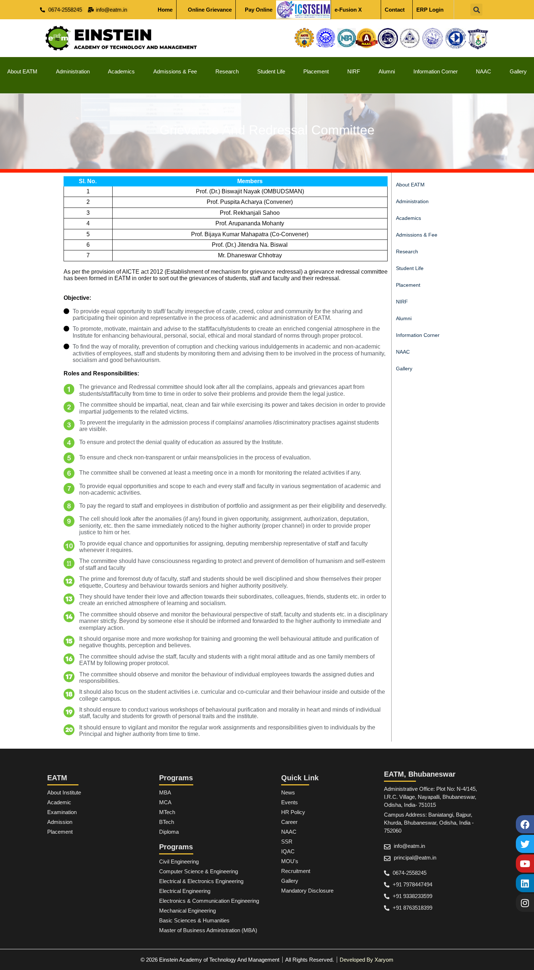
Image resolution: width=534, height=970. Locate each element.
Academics (121, 71)
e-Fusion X (353, 10)
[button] (476, 10)
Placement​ (316, 71)
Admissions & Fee (175, 71)
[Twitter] (525, 844)
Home (165, 10)
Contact (395, 10)
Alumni (387, 71)
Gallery (518, 71)
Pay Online (258, 10)
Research (227, 71)
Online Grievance (210, 10)
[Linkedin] (525, 883)
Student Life (271, 71)
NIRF (353, 71)
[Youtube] (525, 863)
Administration (73, 71)
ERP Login (430, 10)
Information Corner (435, 71)
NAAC (483, 71)
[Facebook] (525, 824)
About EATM (22, 71)
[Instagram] (525, 903)
